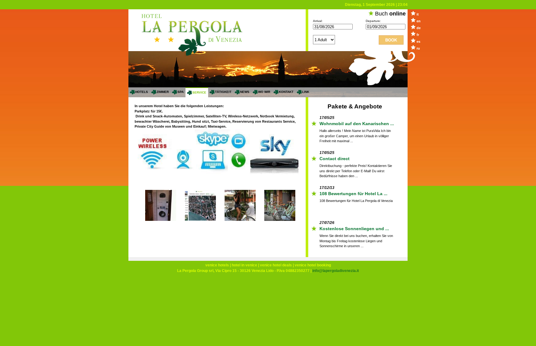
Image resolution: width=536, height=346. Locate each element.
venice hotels (217, 265)
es (418, 41)
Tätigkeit (223, 92)
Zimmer (163, 92)
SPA (180, 92)
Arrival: (318, 21)
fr (418, 35)
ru (418, 48)
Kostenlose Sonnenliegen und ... (354, 228)
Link (305, 92)
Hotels (141, 92)
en (419, 21)
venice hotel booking (313, 265)
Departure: (373, 21)
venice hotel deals (276, 265)
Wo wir (264, 92)
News (244, 92)
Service (199, 92)
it (418, 14)
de (419, 28)
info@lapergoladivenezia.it (335, 271)
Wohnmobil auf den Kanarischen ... (356, 123)
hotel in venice (244, 265)
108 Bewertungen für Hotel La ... (353, 193)
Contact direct (334, 158)
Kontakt (286, 92)
